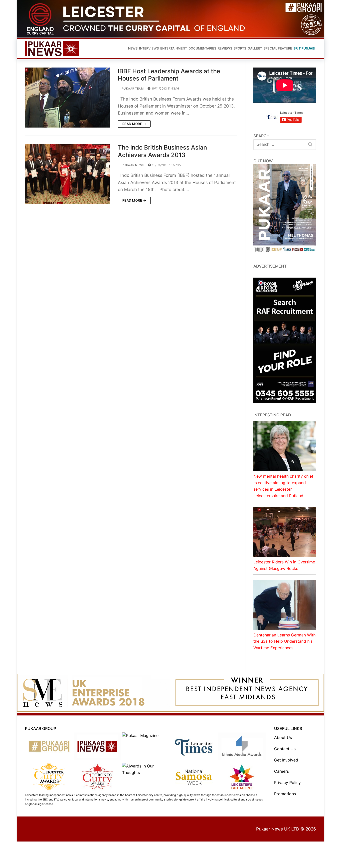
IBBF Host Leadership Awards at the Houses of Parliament (169, 75)
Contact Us (285, 748)
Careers (281, 771)
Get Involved (286, 759)
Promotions (285, 793)
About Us (283, 737)
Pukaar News (132, 165)
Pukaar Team (132, 88)
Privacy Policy (287, 782)
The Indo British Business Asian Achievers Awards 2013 (162, 151)
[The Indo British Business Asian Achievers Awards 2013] (67, 174)
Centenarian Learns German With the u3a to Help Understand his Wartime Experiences (284, 641)
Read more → (134, 124)
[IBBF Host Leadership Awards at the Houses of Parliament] (67, 98)
